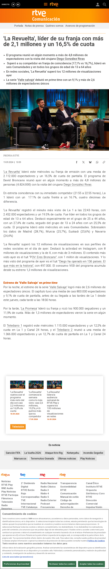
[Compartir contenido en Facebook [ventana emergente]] (76, 161)
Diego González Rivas (71, 58)
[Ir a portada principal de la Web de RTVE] (10, 474)
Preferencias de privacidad (16, 564)
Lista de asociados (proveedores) (17, 557)
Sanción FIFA (13, 452)
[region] (54, 539)
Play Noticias (87, 458)
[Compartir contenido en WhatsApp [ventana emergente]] (97, 161)
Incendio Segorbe (93, 452)
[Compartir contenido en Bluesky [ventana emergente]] (90, 161)
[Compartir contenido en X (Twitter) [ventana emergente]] (83, 161)
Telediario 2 (65, 330)
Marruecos (20, 458)
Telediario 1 (14, 325)
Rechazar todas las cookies (62, 564)
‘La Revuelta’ (11, 171)
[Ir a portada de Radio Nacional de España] (49, 475)
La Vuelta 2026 (32, 452)
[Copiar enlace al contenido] (103, 161)
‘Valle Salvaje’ (58, 287)
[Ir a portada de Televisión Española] (29, 475)
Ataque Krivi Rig (54, 452)
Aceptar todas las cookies (91, 564)
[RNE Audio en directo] (18, 4)
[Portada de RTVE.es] (54, 4)
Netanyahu (73, 452)
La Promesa (29, 308)
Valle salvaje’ (26, 80)
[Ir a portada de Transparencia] (84, 475)
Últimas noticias (67, 458)
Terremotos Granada (42, 458)
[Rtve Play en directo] (13, 4)
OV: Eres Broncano (44, 257)
